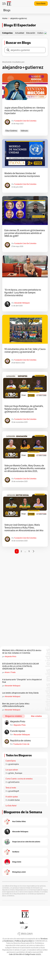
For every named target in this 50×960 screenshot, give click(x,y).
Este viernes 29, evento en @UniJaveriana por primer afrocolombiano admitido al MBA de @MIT (24, 233)
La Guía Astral (11, 805)
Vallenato (24, 131)
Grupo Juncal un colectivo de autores (26, 842)
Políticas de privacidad (23, 941)
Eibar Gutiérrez (11, 131)
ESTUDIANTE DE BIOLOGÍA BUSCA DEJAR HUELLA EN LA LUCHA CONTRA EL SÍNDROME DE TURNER (20, 666)
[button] (46, 33)
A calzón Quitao (14, 800)
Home (5, 18)
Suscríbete (41, 3)
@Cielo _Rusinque (15, 773)
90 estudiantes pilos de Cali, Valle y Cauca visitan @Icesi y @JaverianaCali (24, 350)
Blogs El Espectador (20, 25)
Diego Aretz (16, 862)
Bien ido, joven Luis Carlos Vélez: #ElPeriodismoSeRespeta (16, 704)
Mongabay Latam (19, 872)
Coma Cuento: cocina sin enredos (19, 779)
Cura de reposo (17, 731)
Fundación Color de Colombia (25, 121)
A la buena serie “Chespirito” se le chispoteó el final (22, 680)
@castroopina (13, 764)
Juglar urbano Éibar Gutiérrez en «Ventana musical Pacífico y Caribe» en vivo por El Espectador (24, 110)
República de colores (20, 740)
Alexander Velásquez (22, 303)
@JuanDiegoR (13, 791)
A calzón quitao (12, 796)
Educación (30, 33)
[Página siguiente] (33, 551)
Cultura (40, 33)
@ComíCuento (13, 782)
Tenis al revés (11, 787)
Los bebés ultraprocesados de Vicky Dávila (20, 693)
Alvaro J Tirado (10, 672)
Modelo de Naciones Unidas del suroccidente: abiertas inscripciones (22, 175)
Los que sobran (12, 770)
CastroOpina (11, 761)
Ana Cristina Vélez (19, 821)
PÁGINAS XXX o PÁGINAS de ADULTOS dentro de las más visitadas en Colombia (21, 651)
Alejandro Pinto (10, 656)
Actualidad (19, 33)
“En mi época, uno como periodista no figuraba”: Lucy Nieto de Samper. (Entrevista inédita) (22, 292)
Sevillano (15, 852)
